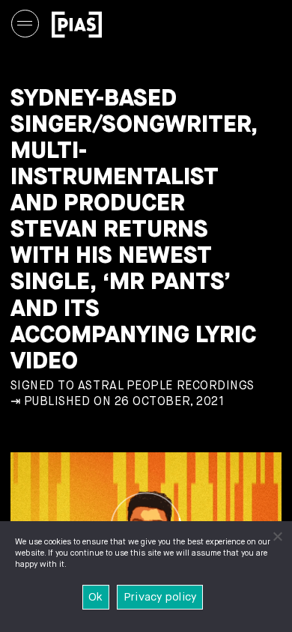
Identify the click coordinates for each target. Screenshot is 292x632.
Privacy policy (160, 597)
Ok (95, 597)
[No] (277, 536)
